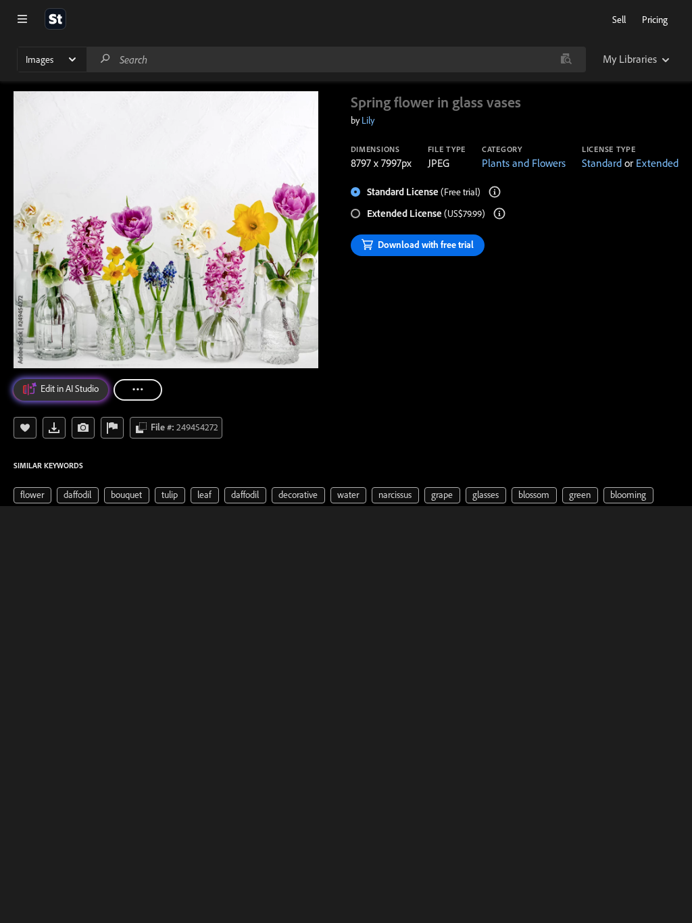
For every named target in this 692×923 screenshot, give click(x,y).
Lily (368, 120)
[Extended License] (499, 213)
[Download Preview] (54, 428)
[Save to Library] (25, 428)
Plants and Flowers (524, 163)
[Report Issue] (112, 428)
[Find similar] (566, 59)
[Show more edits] (138, 390)
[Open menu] (22, 19)
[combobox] (336, 59)
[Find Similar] (83, 428)
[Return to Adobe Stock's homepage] (55, 19)
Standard (602, 163)
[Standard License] (494, 192)
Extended (657, 163)
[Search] (105, 59)
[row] (32, 495)
